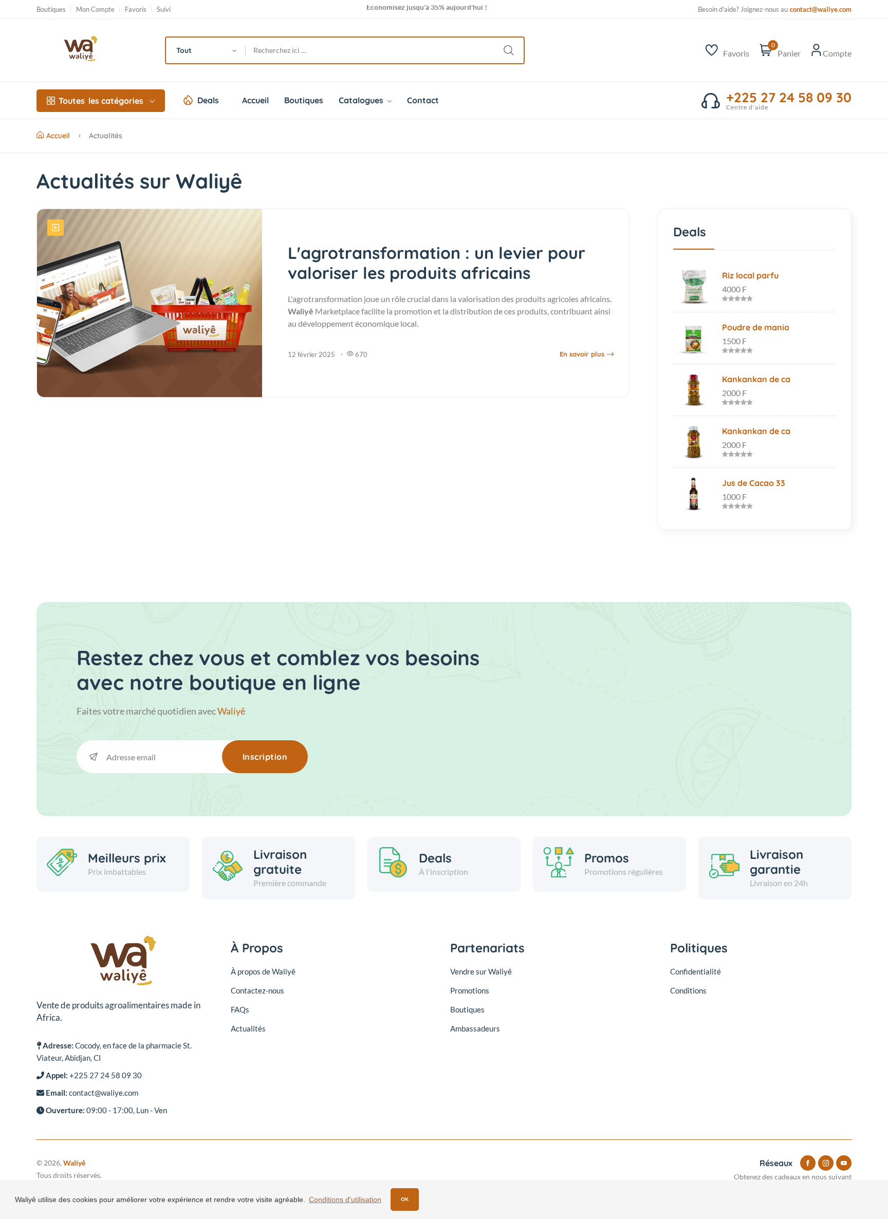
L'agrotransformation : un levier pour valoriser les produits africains (436, 262)
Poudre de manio (755, 327)
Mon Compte (95, 9)
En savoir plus (582, 354)
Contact (423, 100)
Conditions (688, 990)
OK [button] (405, 1199)
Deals (208, 100)
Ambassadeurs (475, 1028)
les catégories (101, 101)
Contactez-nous (257, 990)
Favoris (135, 9)
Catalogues (362, 100)
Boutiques (51, 9)
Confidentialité (695, 971)
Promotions (469, 990)
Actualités (248, 1028)
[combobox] (206, 50)
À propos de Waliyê (263, 971)
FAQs (240, 1009)
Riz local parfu (750, 275)
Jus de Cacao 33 (753, 483)
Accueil (255, 100)
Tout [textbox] (184, 50)
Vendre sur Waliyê (481, 971)
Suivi (164, 9)
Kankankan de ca (756, 379)
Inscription (265, 757)
